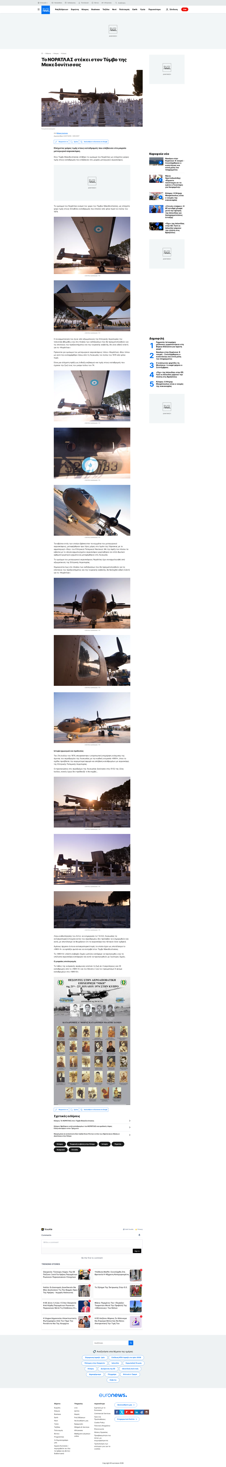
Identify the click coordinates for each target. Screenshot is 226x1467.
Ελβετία (113, 1380)
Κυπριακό (61, 1150)
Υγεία (142, 9)
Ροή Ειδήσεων (61, 9)
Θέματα (57, 1403)
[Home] (42, 53)
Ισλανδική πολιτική (130, 1369)
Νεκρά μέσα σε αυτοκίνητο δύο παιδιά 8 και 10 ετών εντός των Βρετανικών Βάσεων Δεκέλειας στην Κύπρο (87, 1135)
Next (114, 9)
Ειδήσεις (48, 53)
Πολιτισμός (124, 9)
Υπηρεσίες (78, 1403)
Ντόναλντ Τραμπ (130, 1374)
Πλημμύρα (112, 1374)
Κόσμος (85, 9)
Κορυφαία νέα (159, 154)
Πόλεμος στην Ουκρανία (95, 1363)
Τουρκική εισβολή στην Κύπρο (82, 1144)
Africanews (78, 1430)
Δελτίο (76, 1411)
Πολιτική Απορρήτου (102, 1426)
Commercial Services (102, 1413)
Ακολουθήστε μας (81, 1421)
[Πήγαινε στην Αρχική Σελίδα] (45, 10)
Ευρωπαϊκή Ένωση (133, 1363)
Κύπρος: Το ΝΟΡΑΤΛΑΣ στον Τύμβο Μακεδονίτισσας (74, 1121)
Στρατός (118, 1144)
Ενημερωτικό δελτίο (126, 1419)
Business (95, 9)
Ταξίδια (106, 9)
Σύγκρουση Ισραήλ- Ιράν (95, 1357)
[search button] (116, 3)
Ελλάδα (75, 1150)
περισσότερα (99, 1403)
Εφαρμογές (78, 1424)
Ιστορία (105, 1144)
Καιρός (77, 1414)
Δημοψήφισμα (95, 1374)
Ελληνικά (43, 3)
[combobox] (128, 3)
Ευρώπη (75, 9)
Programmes (59, 1437)
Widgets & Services (81, 1427)
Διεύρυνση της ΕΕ (108, 1369)
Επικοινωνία (99, 1429)
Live (184, 9)
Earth (134, 9)
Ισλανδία (115, 1363)
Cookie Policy (99, 1422)
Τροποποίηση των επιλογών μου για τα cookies (102, 1446)
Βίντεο (56, 1434)
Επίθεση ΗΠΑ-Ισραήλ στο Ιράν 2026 (126, 1357)
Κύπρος (63, 53)
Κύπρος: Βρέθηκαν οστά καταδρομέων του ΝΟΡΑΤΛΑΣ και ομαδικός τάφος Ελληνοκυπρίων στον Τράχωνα (83, 1127)
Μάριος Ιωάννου (62, 133)
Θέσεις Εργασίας (101, 1432)
